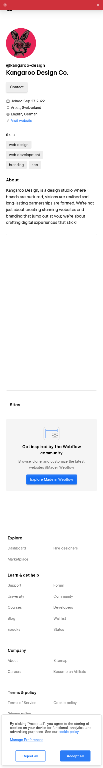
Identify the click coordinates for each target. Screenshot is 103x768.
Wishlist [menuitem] (60, 618)
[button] (17, 87)
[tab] (15, 405)
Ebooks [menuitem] (14, 629)
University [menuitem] (16, 596)
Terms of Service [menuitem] (22, 703)
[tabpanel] (51, 455)
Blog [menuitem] (11, 618)
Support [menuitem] (14, 585)
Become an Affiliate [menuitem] (70, 672)
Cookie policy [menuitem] (65, 703)
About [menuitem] (13, 661)
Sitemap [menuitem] (61, 661)
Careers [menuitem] (14, 672)
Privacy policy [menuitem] (19, 714)
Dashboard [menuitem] (17, 548)
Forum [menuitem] (59, 585)
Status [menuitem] (59, 629)
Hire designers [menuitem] (66, 548)
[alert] (51, 5)
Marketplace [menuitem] (18, 559)
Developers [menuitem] (63, 607)
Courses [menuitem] (15, 607)
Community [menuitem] (63, 596)
